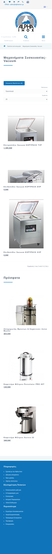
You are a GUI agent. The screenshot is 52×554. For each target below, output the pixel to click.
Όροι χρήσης (10, 478)
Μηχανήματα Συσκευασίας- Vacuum (32, 46)
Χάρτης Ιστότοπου (12, 481)
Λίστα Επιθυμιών (11, 503)
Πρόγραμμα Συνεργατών (14, 518)
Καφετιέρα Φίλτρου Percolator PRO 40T (24, 384)
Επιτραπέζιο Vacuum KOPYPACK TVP (23, 145)
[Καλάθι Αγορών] (14, 2)
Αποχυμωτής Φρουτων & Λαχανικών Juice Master (25, 330)
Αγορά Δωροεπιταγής (13, 514)
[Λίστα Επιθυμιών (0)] (10, 2)
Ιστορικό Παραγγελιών (13, 499)
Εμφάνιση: (45, 95)
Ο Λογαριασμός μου (12, 493)
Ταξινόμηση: (44, 87)
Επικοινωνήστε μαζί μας (13, 490)
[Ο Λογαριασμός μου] (5, 2)
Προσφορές (9, 521)
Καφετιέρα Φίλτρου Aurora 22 (19, 437)
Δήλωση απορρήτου (12, 475)
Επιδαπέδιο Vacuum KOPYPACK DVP (22, 187)
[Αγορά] (18, 2)
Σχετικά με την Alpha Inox (14, 471)
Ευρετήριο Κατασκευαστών (14, 511)
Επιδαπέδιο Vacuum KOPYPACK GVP (22, 252)
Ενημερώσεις (10, 524)
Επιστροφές (9, 496)
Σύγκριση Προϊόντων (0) (14, 83)
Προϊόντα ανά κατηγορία (14, 46)
